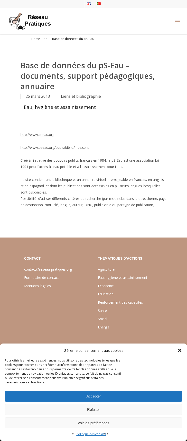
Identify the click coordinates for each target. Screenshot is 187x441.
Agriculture (106, 269)
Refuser (93, 409)
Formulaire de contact (41, 277)
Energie (104, 327)
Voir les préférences (93, 423)
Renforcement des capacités (120, 302)
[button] (179, 350)
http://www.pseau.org (37, 134)
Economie (106, 285)
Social (102, 319)
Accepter (93, 396)
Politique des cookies (91, 434)
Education (105, 294)
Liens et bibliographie (81, 96)
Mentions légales (37, 285)
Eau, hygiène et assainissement (60, 107)
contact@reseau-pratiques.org (48, 269)
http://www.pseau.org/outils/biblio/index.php (55, 147)
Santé (102, 310)
